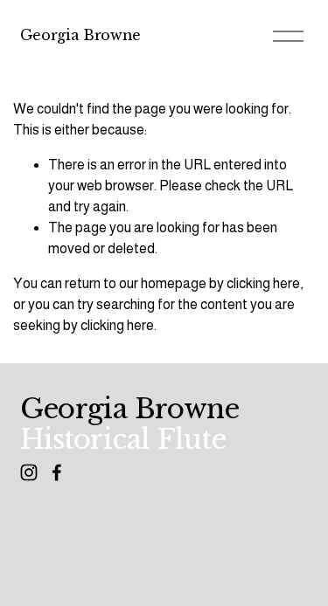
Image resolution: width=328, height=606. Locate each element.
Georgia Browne (81, 35)
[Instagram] (29, 472)
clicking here (263, 283)
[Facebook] (57, 472)
